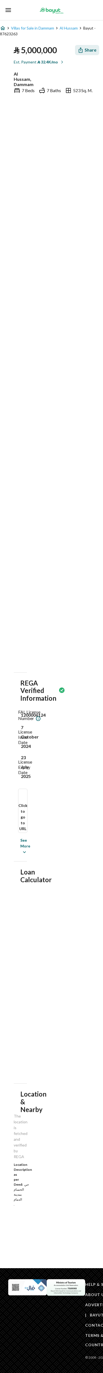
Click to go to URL (22, 817)
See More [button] (17, 846)
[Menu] (8, 10)
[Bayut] (52, 10)
